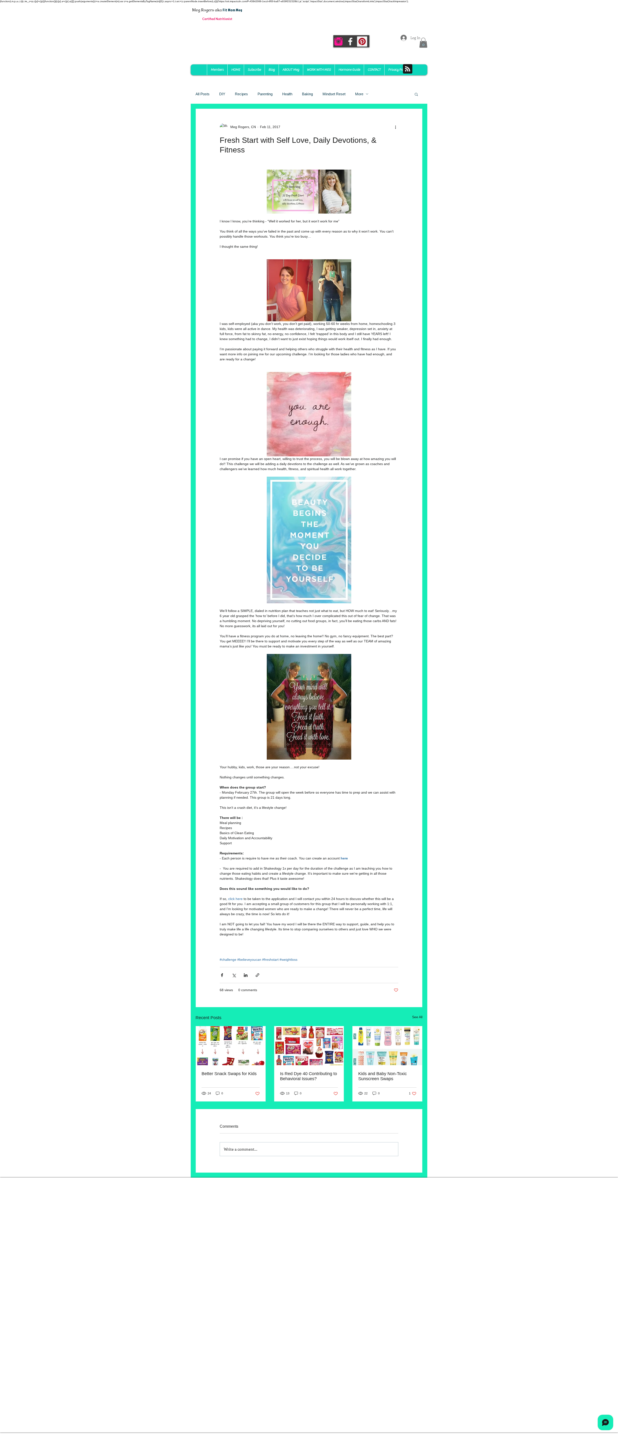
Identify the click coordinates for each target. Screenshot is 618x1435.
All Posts (203, 94)
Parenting (265, 94)
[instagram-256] (338, 41)
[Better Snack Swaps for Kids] (231, 1045)
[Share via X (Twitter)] (234, 975)
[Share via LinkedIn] (245, 975)
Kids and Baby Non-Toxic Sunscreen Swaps (382, 1076)
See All (417, 1017)
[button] (423, 43)
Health (287, 94)
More (359, 94)
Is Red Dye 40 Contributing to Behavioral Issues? (308, 1076)
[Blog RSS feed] (407, 69)
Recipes (241, 94)
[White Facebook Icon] (350, 41)
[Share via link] (257, 975)
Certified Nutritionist (217, 19)
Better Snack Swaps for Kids (229, 1073)
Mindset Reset (334, 94)
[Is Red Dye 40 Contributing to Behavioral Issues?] (309, 1045)
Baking (307, 94)
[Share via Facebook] (222, 975)
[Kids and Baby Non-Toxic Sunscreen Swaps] (387, 1045)
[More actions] (395, 127)
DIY (222, 94)
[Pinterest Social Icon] (362, 41)
